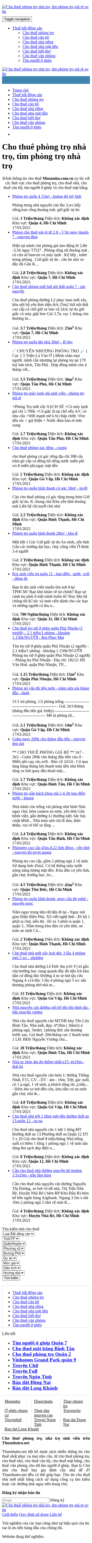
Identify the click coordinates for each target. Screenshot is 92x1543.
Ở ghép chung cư (16, 1412)
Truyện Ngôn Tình (32, 1376)
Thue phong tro (73, 1403)
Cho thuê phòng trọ (38, 33)
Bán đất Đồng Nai (31, 1382)
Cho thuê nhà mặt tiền (40, 46)
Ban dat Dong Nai (74, 1422)
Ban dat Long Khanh (22, 1429)
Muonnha (12, 1401)
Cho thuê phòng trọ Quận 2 (41, 1354)
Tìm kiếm (11, 1278)
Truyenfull (13, 1420)
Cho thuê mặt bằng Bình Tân (43, 1348)
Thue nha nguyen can (43, 1412)
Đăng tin (43, 134)
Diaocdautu (43, 1401)
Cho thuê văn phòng (38, 56)
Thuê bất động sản (27, 95)
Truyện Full (24, 1371)
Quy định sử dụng (34, 1514)
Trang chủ (20, 90)
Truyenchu (71, 1410)
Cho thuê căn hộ (35, 37)
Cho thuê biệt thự (36, 51)
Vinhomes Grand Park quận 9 (44, 1359)
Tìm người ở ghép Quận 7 (39, 1343)
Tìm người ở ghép (37, 60)
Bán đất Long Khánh (35, 1388)
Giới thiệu (10, 1514)
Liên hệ (56, 1514)
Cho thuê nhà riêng (37, 42)
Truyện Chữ (25, 1365)
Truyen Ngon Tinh (45, 1422)
